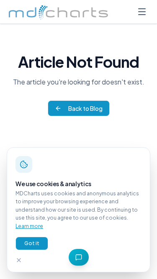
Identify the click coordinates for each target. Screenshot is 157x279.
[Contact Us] (79, 257)
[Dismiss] (18, 260)
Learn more (29, 226)
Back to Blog (85, 108)
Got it (31, 243)
